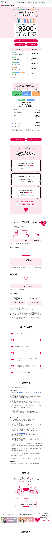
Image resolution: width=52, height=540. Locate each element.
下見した (21, 44)
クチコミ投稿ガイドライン (29, 392)
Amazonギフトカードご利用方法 (17, 302)
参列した (33, 44)
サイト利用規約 (20, 392)
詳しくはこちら (47, 2)
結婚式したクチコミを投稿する (26, 40)
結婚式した (18, 139)
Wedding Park (26, 531)
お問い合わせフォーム (22, 433)
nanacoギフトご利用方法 (33, 302)
